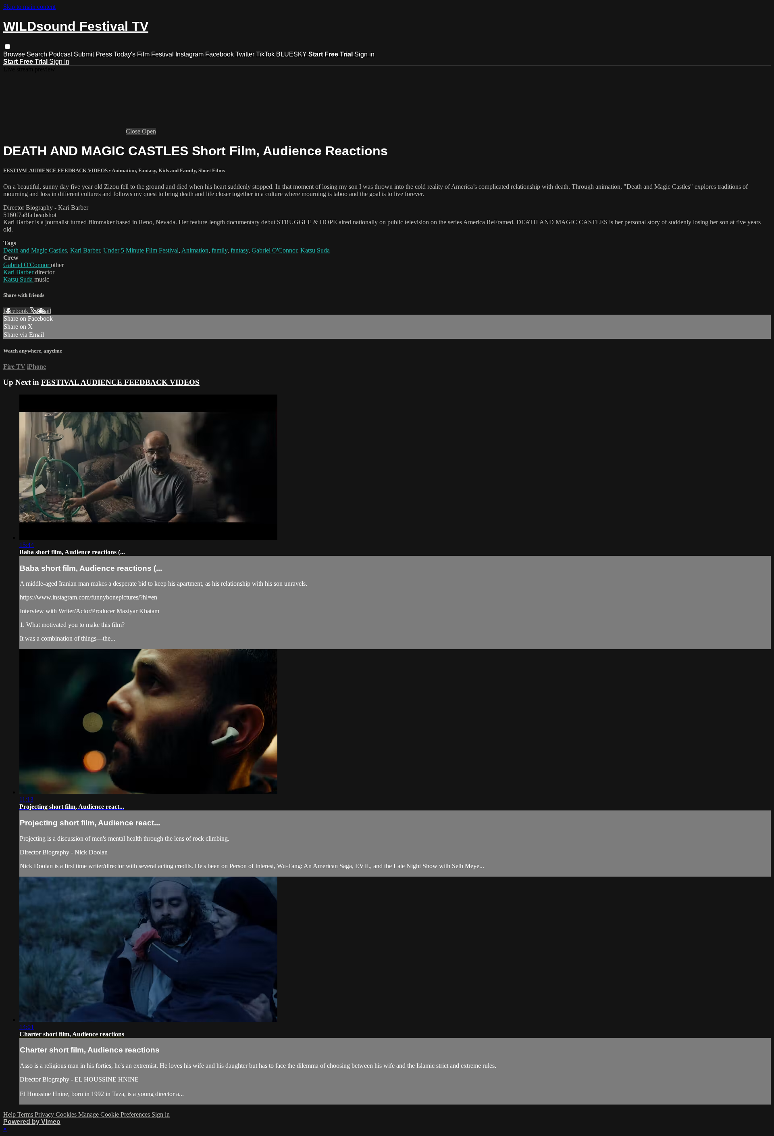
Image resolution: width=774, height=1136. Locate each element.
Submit (84, 54)
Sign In (59, 61)
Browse (15, 54)
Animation (194, 250)
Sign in (364, 54)
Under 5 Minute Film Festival (141, 250)
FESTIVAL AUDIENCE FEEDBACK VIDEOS (56, 170)
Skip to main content (29, 6)
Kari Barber (85, 250)
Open (149, 131)
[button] (7, 46)
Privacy (45, 1114)
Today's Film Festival (144, 54)
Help (10, 1114)
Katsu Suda (315, 250)
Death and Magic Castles (35, 250)
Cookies (67, 1114)
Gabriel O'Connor (274, 250)
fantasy (239, 250)
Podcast (60, 54)
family (219, 250)
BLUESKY (291, 54)
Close (134, 131)
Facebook (219, 54)
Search (38, 54)
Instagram (189, 54)
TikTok (265, 54)
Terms (26, 1114)
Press (104, 54)
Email (43, 310)
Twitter (244, 54)
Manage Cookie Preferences (115, 1114)
